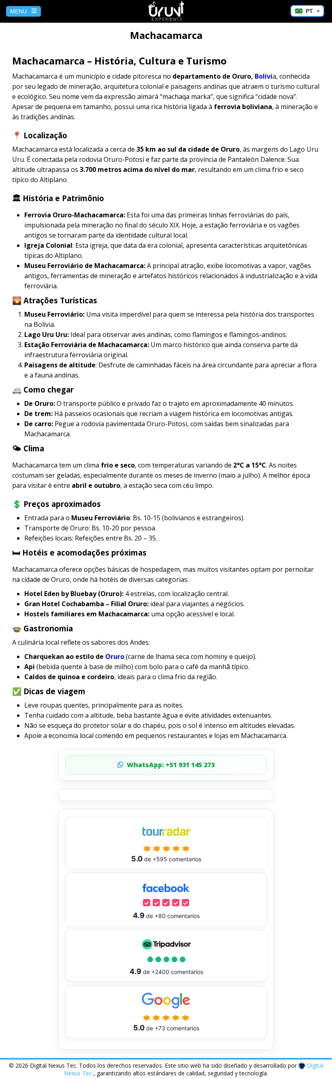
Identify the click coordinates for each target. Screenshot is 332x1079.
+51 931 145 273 (171, 764)
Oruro (114, 656)
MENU (18, 11)
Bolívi (263, 76)
